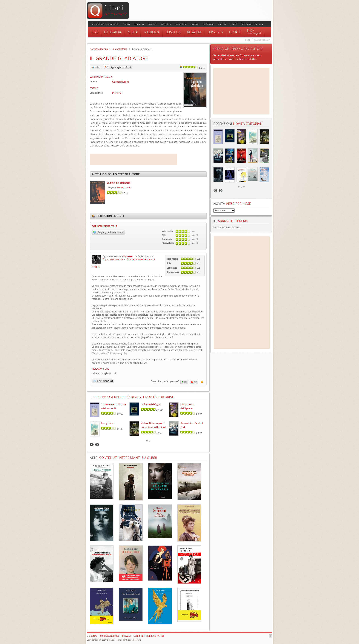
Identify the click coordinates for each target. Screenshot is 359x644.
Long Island (107, 423)
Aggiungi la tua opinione (110, 232)
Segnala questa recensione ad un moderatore (202, 381)
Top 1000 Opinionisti (113, 259)
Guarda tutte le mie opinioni (141, 259)
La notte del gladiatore (119, 183)
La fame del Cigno (151, 404)
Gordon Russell (120, 81)
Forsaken (128, 256)
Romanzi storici (119, 49)
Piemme (117, 93)
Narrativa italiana (99, 49)
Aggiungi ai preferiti (121, 67)
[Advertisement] (133, 159)
